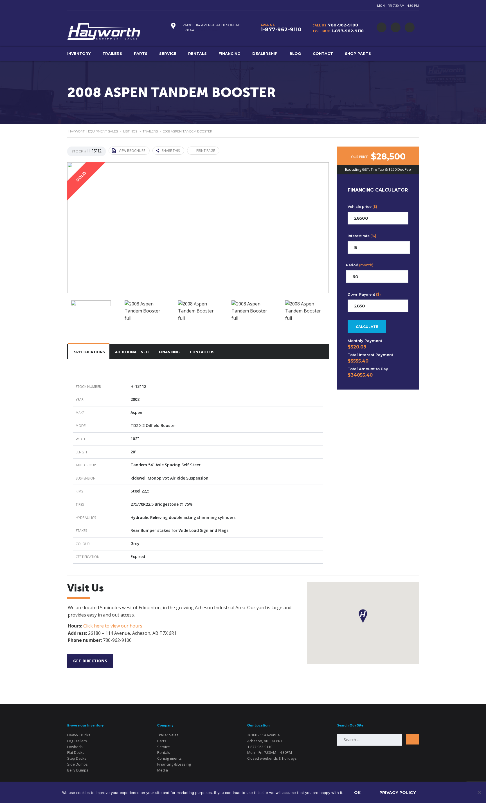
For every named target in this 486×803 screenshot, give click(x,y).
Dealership (265, 53)
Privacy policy (397, 792)
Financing (229, 53)
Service (167, 53)
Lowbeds (75, 746)
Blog (295, 53)
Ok (357, 792)
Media (162, 770)
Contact (323, 53)
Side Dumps (77, 764)
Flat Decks (75, 752)
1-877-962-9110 (348, 30)
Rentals (197, 53)
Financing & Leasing (174, 764)
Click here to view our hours (112, 626)
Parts (140, 53)
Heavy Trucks (78, 734)
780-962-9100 (343, 25)
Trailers (112, 53)
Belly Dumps (77, 770)
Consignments (169, 758)
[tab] (88, 351)
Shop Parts (358, 53)
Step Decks (76, 758)
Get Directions (90, 660)
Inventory (79, 53)
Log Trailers (77, 740)
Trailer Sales (168, 734)
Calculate (367, 327)
